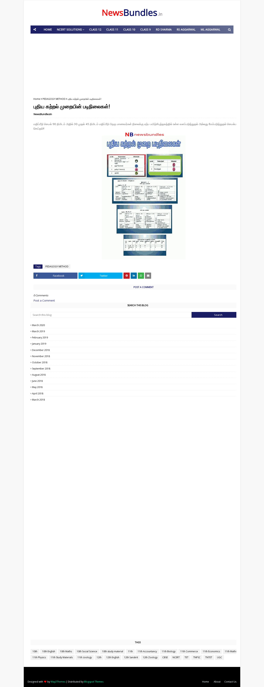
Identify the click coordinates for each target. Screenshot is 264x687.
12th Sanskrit (131, 657)
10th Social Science (87, 651)
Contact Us (230, 681)
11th (130, 651)
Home (36, 99)
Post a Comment (44, 300)
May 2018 (138, 387)
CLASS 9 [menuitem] (145, 29)
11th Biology (168, 651)
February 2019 (138, 337)
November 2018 (138, 356)
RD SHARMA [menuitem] (164, 29)
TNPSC (196, 657)
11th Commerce (189, 651)
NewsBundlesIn (43, 114)
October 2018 (138, 362)
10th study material (112, 651)
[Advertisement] (132, 64)
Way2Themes (58, 681)
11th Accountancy (147, 651)
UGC (219, 657)
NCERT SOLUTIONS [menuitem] (69, 29)
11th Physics (39, 657)
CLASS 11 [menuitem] (112, 29)
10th (34, 651)
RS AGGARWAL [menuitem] (186, 29)
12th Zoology (150, 657)
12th (99, 657)
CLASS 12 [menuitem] (95, 29)
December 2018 (138, 350)
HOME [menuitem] (48, 29)
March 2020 (138, 325)
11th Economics (211, 651)
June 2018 (138, 381)
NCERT (176, 657)
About (217, 681)
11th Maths (231, 651)
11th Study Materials (62, 657)
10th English (48, 651)
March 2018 (138, 399)
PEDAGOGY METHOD (54, 99)
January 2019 (138, 343)
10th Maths (66, 651)
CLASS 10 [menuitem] (129, 29)
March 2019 (138, 331)
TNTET (208, 657)
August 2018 (138, 374)
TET (186, 657)
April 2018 (138, 393)
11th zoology (84, 657)
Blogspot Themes (93, 681)
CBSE (165, 657)
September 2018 (138, 368)
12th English (112, 657)
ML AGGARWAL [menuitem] (210, 29)
